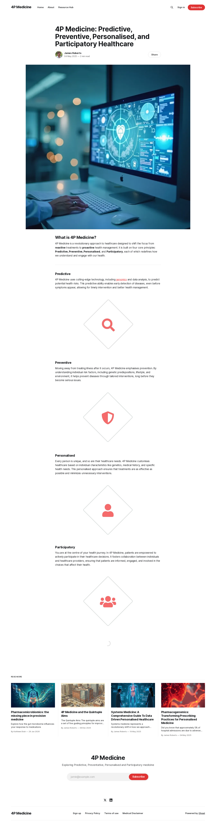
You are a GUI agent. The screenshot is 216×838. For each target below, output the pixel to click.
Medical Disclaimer (133, 813)
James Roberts (72, 53)
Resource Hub (65, 7)
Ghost (202, 813)
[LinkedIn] (110, 800)
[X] (105, 800)
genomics (121, 279)
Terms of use (111, 813)
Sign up (77, 813)
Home (40, 7)
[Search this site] (172, 7)
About (51, 7)
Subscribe (196, 7)
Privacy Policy (92, 813)
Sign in (181, 7)
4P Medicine (21, 7)
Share (154, 54)
